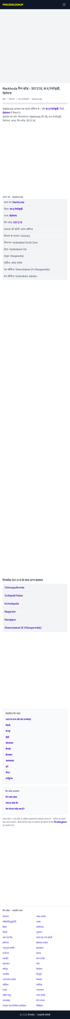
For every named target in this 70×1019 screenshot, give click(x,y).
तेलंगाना (6, 112)
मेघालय (39, 979)
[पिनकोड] (13, 4)
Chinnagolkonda (14, 587)
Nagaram (10, 611)
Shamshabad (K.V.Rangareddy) (23, 627)
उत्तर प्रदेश (40, 995)
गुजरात (39, 932)
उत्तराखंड (6, 1000)
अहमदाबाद (10, 760)
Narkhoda (18, 202)
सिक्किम (39, 1005)
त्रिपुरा (39, 974)
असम (38, 921)
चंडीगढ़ (39, 984)
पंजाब (5, 990)
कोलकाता (9, 743)
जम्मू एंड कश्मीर (9, 948)
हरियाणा (6, 942)
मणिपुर (5, 969)
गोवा (38, 963)
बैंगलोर (8, 748)
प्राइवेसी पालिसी (43, 1014)
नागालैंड (6, 974)
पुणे (7, 766)
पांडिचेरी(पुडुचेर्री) (9, 921)
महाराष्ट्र (6, 963)
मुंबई (7, 737)
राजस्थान (40, 990)
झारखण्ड (39, 948)
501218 (17, 222)
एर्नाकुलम (9, 778)
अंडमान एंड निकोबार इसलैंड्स (14, 1005)
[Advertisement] (35, 44)
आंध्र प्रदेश (41, 916)
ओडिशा (5, 984)
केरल (8, 772)
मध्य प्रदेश (40, 958)
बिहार (5, 927)
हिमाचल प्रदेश (42, 942)
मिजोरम (39, 969)
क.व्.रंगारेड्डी (52, 108)
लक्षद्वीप (5, 958)
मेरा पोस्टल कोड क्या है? (15, 808)
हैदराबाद (9, 754)
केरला (38, 953)
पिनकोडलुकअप (60, 822)
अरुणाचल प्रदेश (9, 979)
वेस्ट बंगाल (40, 1000)
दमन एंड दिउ (8, 937)
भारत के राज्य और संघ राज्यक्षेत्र (18, 719)
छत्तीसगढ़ (40, 927)
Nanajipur (10, 619)
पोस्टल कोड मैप (12, 803)
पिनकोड (31, 1014)
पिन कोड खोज (11, 797)
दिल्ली (8, 725)
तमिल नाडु (7, 995)
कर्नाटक (6, 953)
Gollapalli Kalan (14, 595)
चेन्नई (8, 731)
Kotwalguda (12, 603)
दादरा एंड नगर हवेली (44, 937)
